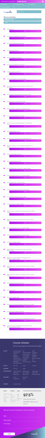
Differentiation (16, 361)
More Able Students (27, 361)
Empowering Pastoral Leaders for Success (15, 283)
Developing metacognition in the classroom (16, 64)
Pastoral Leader (26, 371)
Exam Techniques (26, 354)
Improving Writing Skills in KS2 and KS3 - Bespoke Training (18, 168)
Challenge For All (10, 29)
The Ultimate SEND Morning (12, 50)
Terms (18, 395)
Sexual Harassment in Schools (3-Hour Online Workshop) (18, 175)
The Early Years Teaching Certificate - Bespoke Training (18, 235)
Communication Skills (17, 359)
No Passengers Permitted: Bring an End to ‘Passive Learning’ (19, 94)
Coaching (15, 368)
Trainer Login (12, 401)
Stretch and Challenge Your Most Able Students (16, 79)
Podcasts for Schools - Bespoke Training (15, 204)
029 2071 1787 (12, 1)
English (24, 368)
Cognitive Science (16, 358)
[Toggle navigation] (43, 1)
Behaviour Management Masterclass (14, 57)
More (25, 31)
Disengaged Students (17, 363)
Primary (24, 365)
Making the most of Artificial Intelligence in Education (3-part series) (20, 304)
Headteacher (15, 372)
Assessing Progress (17, 351)
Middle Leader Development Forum (14, 154)
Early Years (15, 365)
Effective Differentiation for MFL (13, 131)
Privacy (18, 394)
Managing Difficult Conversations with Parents (16, 101)
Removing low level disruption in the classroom (16, 36)
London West (16, 378)
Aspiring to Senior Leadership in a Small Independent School (19, 138)
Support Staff (34, 372)
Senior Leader (25, 374)
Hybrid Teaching (26, 357)
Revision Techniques (36, 358)
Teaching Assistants (36, 374)
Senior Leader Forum (11, 290)
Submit (9, 433)
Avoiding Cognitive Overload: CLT (13, 71)
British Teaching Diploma (5, 7)
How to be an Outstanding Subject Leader (15, 43)
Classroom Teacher (17, 371)
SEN (33, 359)
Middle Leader (16, 374)
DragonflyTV (33, 4)
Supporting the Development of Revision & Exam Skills (18, 189)
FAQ (17, 397)
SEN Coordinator (26, 372)
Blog (11, 398)
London (14, 377)
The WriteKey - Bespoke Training (13, 242)
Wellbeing (34, 361)
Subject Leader (35, 371)
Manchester (25, 377)
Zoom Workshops (4, 4)
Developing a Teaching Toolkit (13, 297)
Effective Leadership (27, 352)
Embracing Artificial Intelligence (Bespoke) (15, 311)
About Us (12, 395)
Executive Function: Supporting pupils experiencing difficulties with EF (21, 318)
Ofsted (33, 351)
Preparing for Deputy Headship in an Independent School (18, 108)
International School (17, 384)
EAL (23, 351)
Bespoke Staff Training (20, 4)
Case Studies (12, 397)
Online (24, 378)
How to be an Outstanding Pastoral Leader (15, 115)
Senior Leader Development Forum (14, 161)
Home (11, 394)
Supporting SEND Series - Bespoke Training (15, 182)
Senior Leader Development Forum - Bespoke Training (18, 228)
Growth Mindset (26, 355)
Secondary (34, 365)
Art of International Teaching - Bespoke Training (16, 196)
